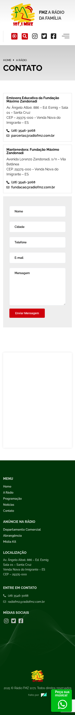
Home (7, 60)
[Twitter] (44, 36)
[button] (25, 36)
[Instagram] (35, 36)
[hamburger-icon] (65, 36)
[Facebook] (53, 36)
